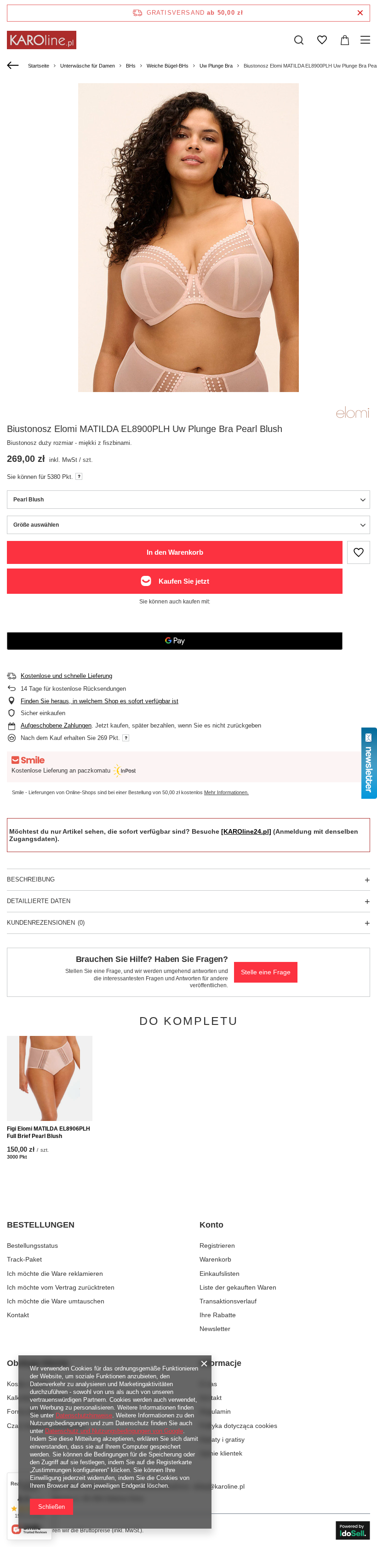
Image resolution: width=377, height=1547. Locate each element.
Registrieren (217, 1245)
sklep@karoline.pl (219, 1486)
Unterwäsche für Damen (87, 65)
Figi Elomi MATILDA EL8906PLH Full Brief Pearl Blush (48, 1132)
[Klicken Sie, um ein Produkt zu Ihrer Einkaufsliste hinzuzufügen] (358, 552)
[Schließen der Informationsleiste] (360, 13)
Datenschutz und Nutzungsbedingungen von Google (114, 1431)
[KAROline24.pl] (246, 831)
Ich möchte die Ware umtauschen (55, 1301)
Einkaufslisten (220, 1273)
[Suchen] (298, 40)
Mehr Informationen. (226, 792)
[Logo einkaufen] (41, 40)
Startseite (38, 65)
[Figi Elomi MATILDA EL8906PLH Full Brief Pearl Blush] (49, 1078)
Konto (211, 1224)
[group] (188, 237)
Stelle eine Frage (266, 972)
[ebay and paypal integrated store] (353, 1530)
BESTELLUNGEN (40, 1224)
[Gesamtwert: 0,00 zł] (344, 40)
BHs (131, 65)
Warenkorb (215, 1259)
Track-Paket (24, 1259)
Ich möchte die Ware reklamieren (55, 1273)
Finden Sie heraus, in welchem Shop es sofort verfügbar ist (99, 701)
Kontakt (18, 1315)
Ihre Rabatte (218, 1315)
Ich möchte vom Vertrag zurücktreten (60, 1287)
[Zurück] (14, 65)
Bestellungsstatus (32, 1245)
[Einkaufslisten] (321, 40)
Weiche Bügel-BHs (167, 65)
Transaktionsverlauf (228, 1301)
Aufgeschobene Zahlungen (56, 725)
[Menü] (366, 40)
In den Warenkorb (175, 552)
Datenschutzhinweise (84, 1415)
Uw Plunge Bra (216, 65)
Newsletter (215, 1328)
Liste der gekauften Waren (238, 1287)
